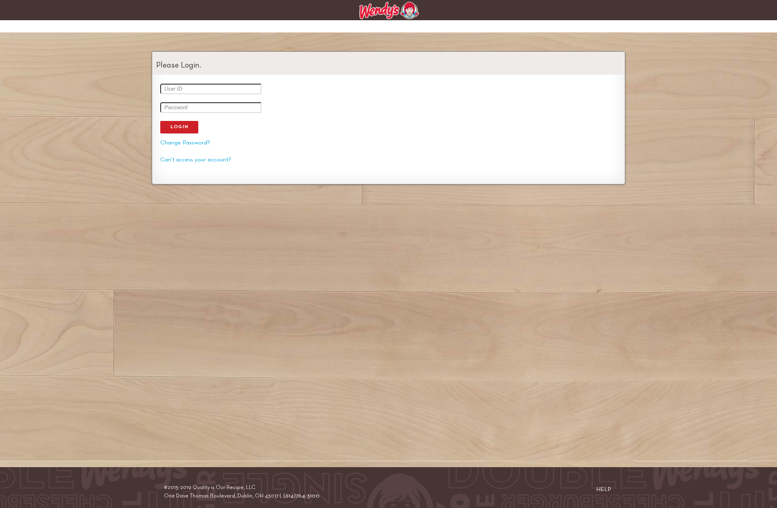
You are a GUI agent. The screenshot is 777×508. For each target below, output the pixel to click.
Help (603, 489)
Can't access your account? (195, 160)
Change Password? (185, 143)
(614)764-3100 (301, 496)
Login (179, 127)
